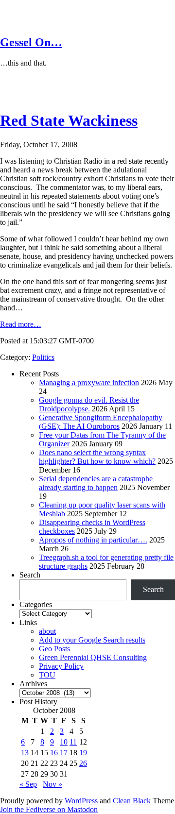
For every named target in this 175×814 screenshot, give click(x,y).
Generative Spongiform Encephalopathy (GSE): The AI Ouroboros (100, 421)
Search (29, 575)
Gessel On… (31, 42)
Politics (43, 357)
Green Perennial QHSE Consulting (93, 657)
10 (64, 742)
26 (83, 763)
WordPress (81, 801)
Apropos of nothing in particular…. (93, 540)
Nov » (52, 784)
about (47, 631)
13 (25, 752)
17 (64, 752)
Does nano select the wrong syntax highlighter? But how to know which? (97, 456)
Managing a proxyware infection (89, 382)
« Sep (28, 784)
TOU (47, 675)
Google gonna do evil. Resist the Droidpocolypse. (89, 404)
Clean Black (132, 801)
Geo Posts (54, 648)
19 (83, 752)
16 (54, 752)
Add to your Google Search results (92, 640)
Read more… (20, 324)
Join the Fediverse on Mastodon (49, 809)
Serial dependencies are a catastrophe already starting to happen (96, 483)
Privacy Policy (61, 666)
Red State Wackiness (69, 120)
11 (73, 742)
